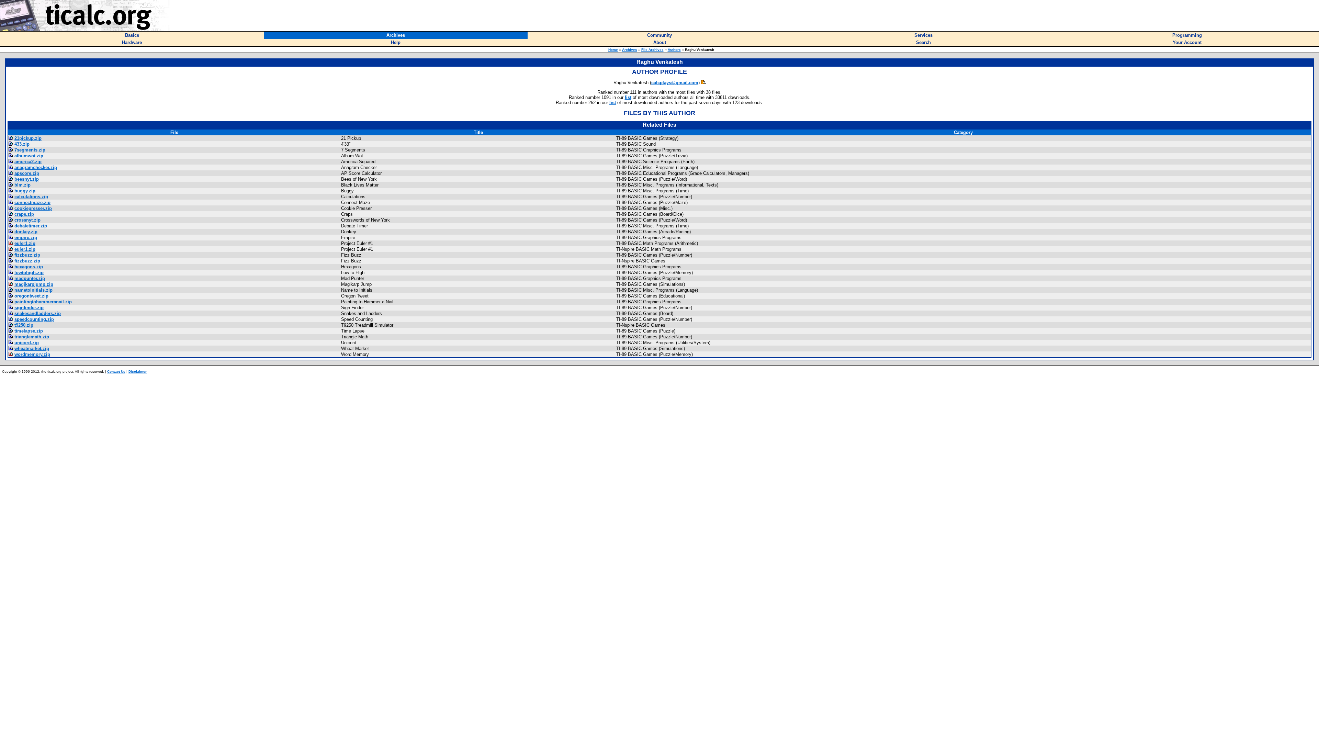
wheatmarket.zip (31, 348)
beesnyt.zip (26, 179)
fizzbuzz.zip (27, 255)
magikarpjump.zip (33, 284)
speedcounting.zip (34, 319)
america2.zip (28, 161)
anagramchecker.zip (35, 167)
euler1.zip (24, 243)
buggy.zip (24, 190)
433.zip (22, 144)
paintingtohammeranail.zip (43, 301)
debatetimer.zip (30, 225)
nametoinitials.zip (33, 290)
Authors (674, 50)
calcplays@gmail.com (674, 82)
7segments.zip (29, 150)
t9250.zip (23, 325)
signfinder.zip (29, 307)
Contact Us (116, 371)
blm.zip (22, 185)
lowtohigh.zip (29, 272)
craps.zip (24, 214)
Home (613, 50)
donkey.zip (25, 231)
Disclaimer (137, 371)
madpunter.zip (29, 278)
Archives (629, 50)
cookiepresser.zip (33, 208)
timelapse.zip (28, 331)
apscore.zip (26, 173)
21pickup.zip (28, 138)
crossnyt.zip (27, 220)
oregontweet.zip (31, 296)
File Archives (652, 50)
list (628, 97)
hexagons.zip (28, 266)
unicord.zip (26, 342)
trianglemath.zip (31, 336)
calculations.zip (31, 196)
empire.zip (25, 237)
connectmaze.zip (32, 202)
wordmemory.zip (32, 354)
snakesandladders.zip (37, 313)
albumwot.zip (28, 155)
